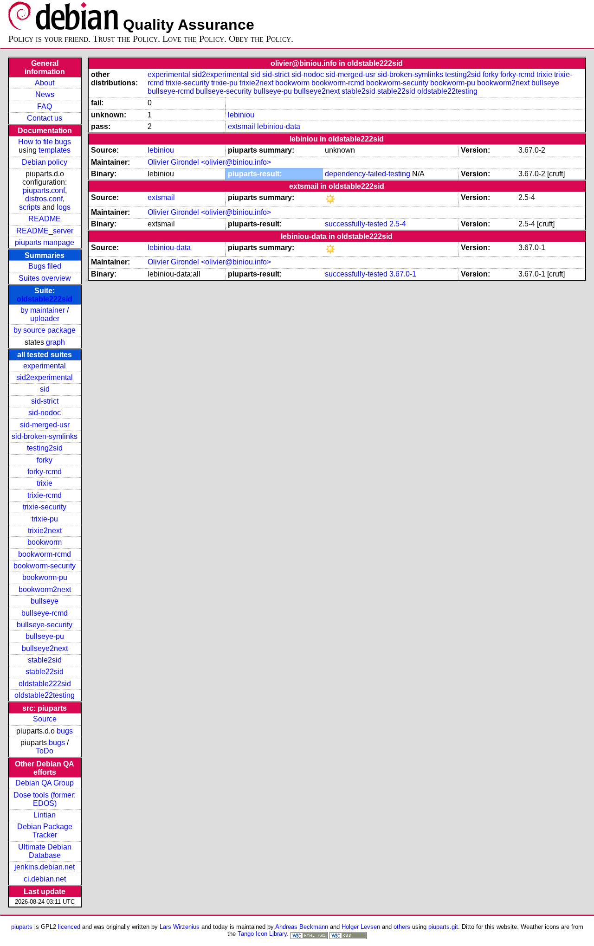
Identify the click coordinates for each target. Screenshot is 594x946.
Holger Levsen (361, 926)
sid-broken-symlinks (44, 436)
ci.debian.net (45, 879)
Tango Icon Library (262, 933)
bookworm (44, 542)
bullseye (44, 601)
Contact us (44, 118)
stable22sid (45, 672)
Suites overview (45, 278)
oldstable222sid (44, 299)
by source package (44, 330)
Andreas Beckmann (301, 926)
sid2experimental (44, 377)
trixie (44, 483)
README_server (44, 231)
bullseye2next (45, 648)
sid (45, 389)
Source (45, 719)
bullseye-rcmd (44, 613)
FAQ (44, 106)
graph (55, 342)
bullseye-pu (45, 636)
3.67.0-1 (402, 274)
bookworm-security (44, 566)
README (44, 219)
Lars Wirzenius (180, 926)
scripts (29, 207)
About (44, 83)
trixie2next (45, 530)
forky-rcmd (44, 472)
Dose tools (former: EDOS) (44, 799)
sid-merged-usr (45, 425)
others (402, 926)
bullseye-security (44, 625)
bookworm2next (45, 589)
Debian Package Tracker (44, 831)
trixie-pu (45, 519)
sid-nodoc (44, 413)
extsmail (241, 126)
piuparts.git (443, 926)
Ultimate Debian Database (44, 851)
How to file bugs (44, 142)
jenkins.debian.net (44, 867)
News (44, 94)
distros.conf (44, 199)
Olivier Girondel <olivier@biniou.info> (209, 162)
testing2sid (45, 448)
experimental (44, 366)
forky (44, 460)
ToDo (44, 751)
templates (55, 150)
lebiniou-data (278, 126)
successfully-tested (356, 224)
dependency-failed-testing (367, 174)
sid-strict (44, 401)
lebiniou (241, 115)
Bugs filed (44, 266)
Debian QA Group (44, 783)
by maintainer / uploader (44, 314)
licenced (69, 926)
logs (64, 207)
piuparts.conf (44, 190)
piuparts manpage (44, 242)
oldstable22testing (44, 695)
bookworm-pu (44, 577)
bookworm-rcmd (44, 554)
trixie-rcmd (44, 495)
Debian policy (44, 162)
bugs (65, 731)
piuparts (21, 926)
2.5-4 (397, 224)
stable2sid (45, 660)
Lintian (44, 815)
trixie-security (44, 507)
